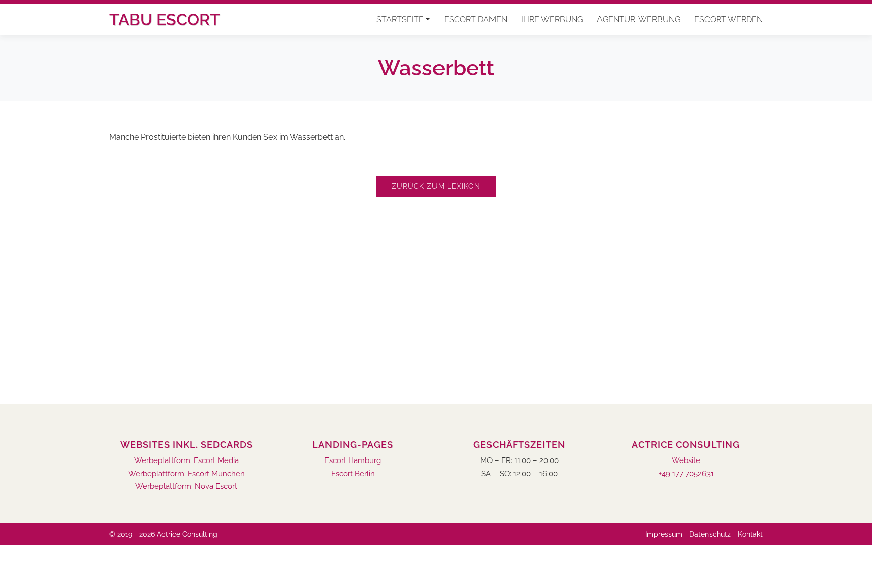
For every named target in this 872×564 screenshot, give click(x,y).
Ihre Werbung (552, 19)
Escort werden (728, 19)
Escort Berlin (353, 474)
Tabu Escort (164, 19)
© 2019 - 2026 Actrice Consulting (163, 534)
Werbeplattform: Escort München (186, 474)
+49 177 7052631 (686, 474)
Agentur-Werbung (638, 19)
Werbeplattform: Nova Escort (186, 486)
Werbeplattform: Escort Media (186, 461)
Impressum (663, 534)
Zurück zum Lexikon (436, 186)
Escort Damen (475, 19)
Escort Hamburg (352, 461)
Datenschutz (710, 534)
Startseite (400, 19)
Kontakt (750, 534)
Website (686, 461)
